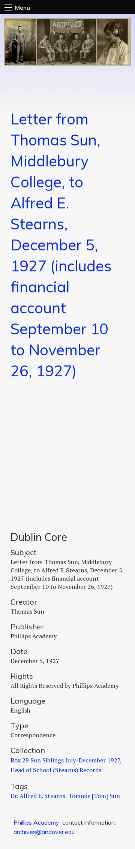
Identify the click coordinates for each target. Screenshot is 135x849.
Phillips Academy (36, 822)
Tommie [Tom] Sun (94, 796)
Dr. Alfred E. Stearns (37, 796)
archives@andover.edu (44, 832)
